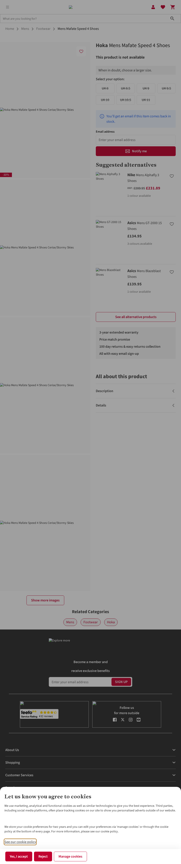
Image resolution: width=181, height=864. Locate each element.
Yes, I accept (19, 856)
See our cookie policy (20, 841)
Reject (43, 856)
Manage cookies (70, 856)
